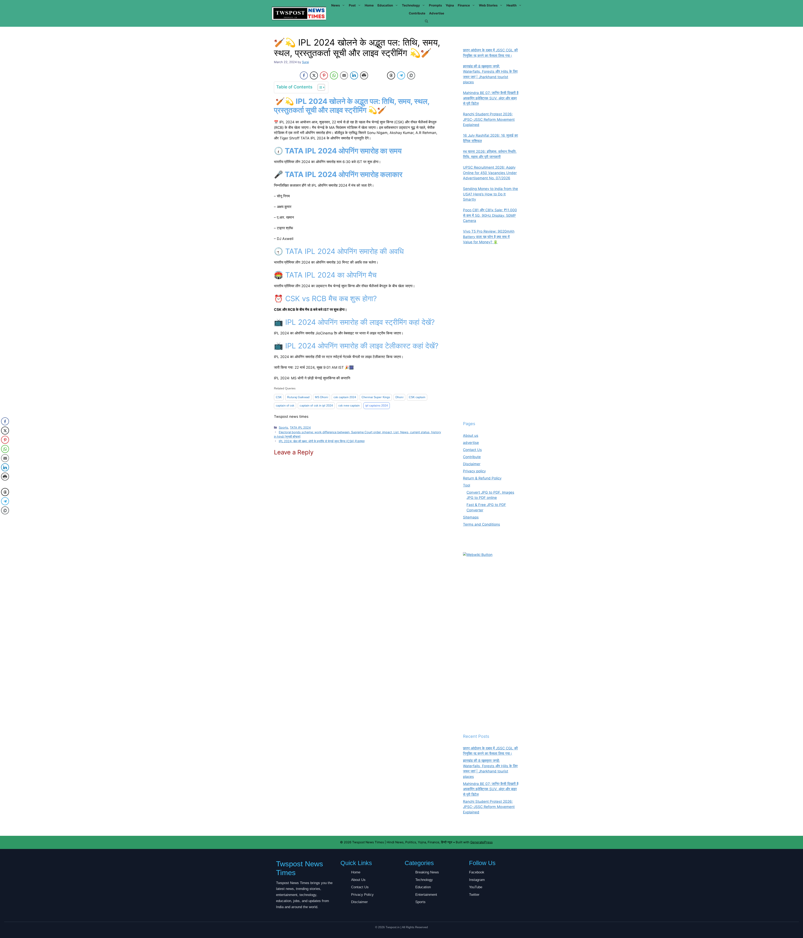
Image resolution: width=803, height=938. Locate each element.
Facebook (476, 872)
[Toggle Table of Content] (319, 87)
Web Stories (488, 5)
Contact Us (472, 450)
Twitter (474, 895)
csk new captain (349, 405)
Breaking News (427, 872)
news (335, 5)
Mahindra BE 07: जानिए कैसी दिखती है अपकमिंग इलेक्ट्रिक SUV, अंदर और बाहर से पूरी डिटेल (490, 789)
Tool (466, 485)
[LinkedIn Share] (354, 75)
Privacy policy (474, 471)
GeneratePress (481, 842)
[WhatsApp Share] (334, 75)
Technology (411, 5)
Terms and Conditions (481, 524)
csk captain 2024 (345, 397)
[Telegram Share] (401, 75)
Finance (464, 5)
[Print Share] (364, 75)
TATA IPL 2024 (300, 427)
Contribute (417, 13)
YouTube (475, 887)
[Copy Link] (411, 75)
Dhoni (399, 397)
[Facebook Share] (304, 75)
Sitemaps (471, 517)
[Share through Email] (344, 75)
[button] (426, 21)
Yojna (450, 5)
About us (470, 435)
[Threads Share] (391, 75)
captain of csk (285, 405)
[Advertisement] (491, 332)
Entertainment (426, 895)
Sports (283, 427)
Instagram (477, 880)
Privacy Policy (362, 895)
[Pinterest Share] (324, 75)
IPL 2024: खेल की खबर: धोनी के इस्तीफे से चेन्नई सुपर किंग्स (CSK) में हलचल (321, 441)
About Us (358, 880)
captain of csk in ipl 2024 (316, 405)
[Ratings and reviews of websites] (477, 555)
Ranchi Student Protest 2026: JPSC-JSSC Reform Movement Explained (489, 806)
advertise (436, 13)
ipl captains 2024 (376, 405)
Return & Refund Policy (482, 478)
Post (352, 5)
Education (385, 5)
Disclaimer (471, 464)
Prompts (435, 5)
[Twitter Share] (314, 75)
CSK (279, 397)
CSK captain (417, 397)
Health (511, 5)
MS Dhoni (321, 397)
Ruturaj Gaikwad (298, 397)
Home (369, 5)
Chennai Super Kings (376, 397)
